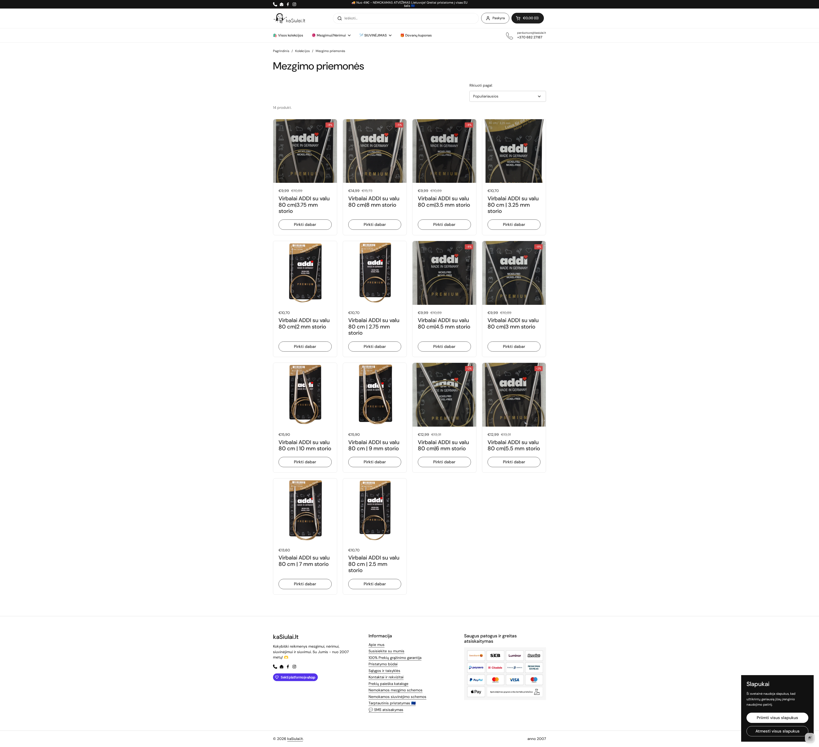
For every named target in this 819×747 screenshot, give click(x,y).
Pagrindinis (281, 51)
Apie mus (377, 644)
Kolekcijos (302, 51)
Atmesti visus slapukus (777, 731)
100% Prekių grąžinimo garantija (395, 657)
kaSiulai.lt (295, 738)
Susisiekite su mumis (386, 651)
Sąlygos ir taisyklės (384, 670)
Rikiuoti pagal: (480, 85)
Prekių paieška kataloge (388, 683)
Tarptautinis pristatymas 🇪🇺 (392, 703)
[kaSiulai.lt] (290, 18)
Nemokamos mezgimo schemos (396, 690)
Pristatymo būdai (383, 664)
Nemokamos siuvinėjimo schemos (397, 696)
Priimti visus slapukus (777, 717)
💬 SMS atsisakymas (386, 709)
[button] (527, 18)
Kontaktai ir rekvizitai (386, 677)
